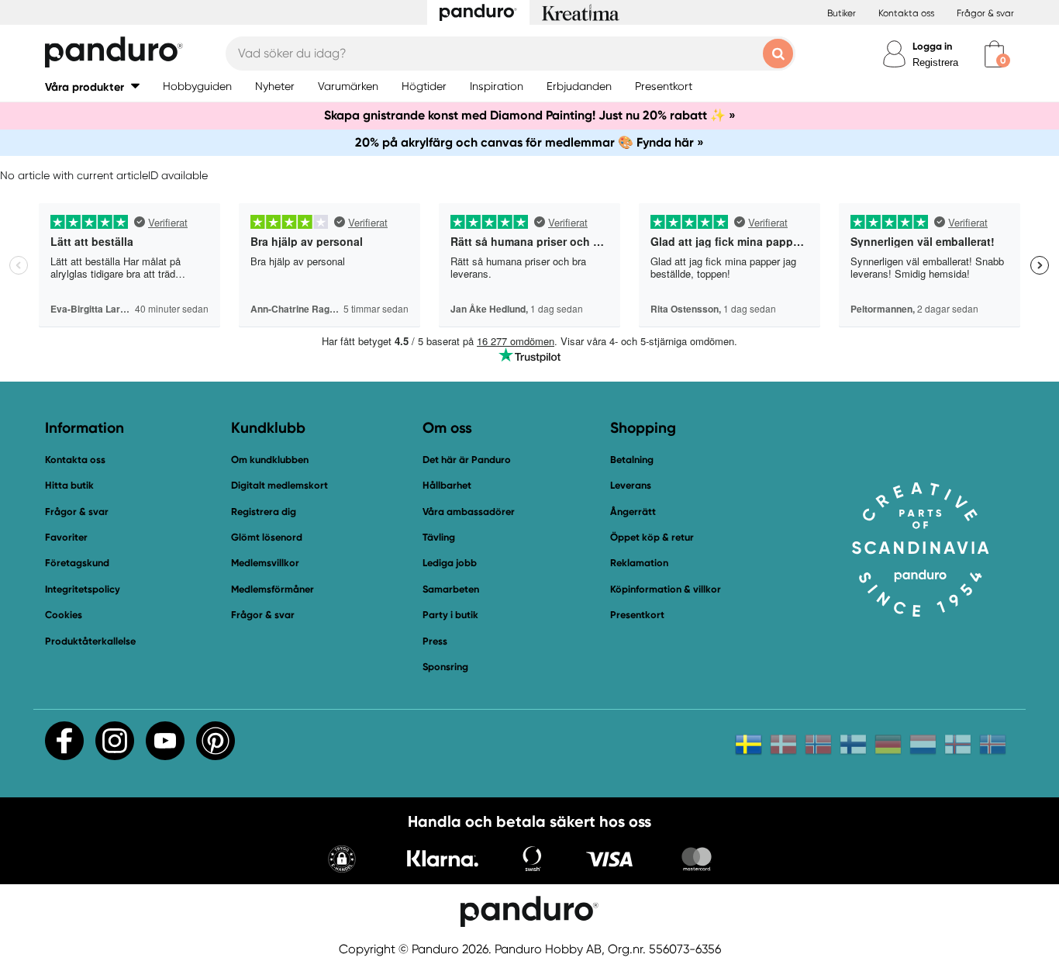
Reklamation (639, 563)
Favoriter (66, 537)
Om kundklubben (270, 459)
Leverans (630, 485)
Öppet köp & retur (652, 537)
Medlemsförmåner (272, 589)
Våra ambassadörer (469, 511)
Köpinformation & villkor (665, 589)
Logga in (932, 46)
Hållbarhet (447, 485)
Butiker (841, 13)
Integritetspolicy (82, 589)
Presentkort (637, 615)
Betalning (632, 459)
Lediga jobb (450, 563)
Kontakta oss (906, 13)
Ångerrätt (633, 511)
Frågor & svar (985, 13)
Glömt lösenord (266, 537)
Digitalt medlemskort (279, 485)
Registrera (935, 62)
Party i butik (450, 615)
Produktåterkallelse (90, 641)
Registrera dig (263, 511)
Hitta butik (69, 485)
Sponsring (445, 666)
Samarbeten (451, 589)
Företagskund (77, 563)
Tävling (439, 537)
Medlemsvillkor (265, 563)
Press (435, 641)
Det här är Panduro (467, 459)
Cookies (63, 615)
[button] (92, 86)
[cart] (994, 53)
